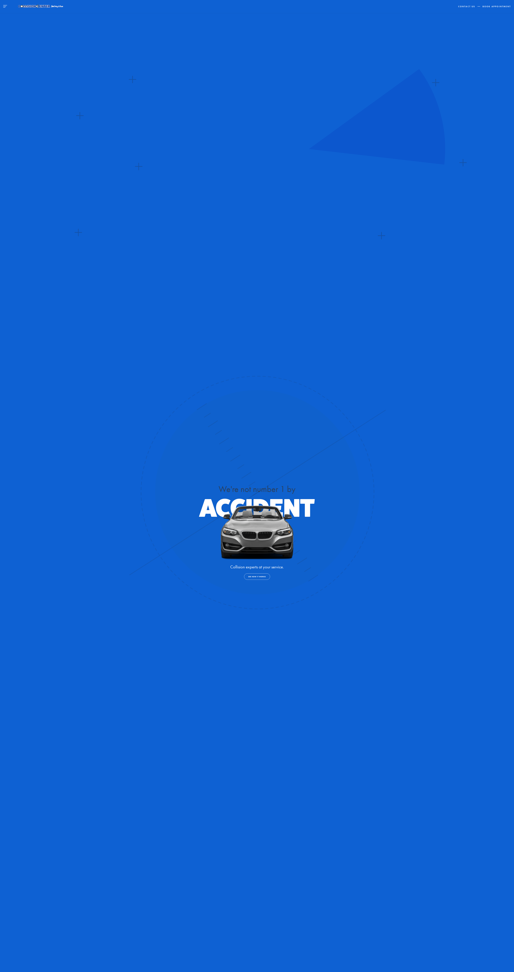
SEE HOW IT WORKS (257, 577)
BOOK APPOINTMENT (497, 6)
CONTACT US (466, 6)
